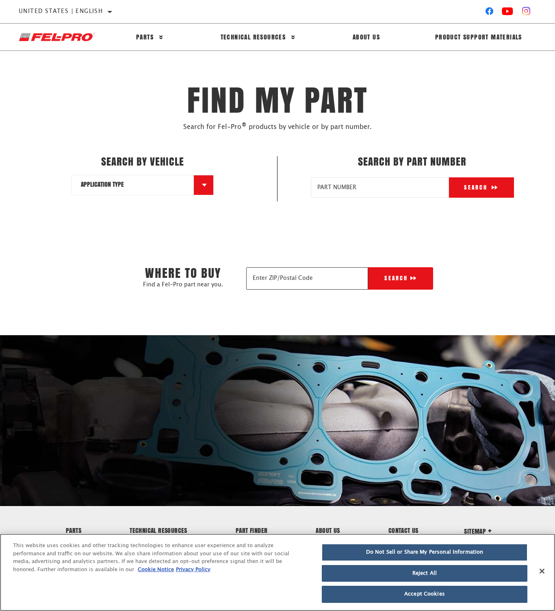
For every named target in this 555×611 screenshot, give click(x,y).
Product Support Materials (478, 36)
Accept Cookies (424, 594)
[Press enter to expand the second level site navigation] (161, 37)
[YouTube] (508, 13)
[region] (277, 572)
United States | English (61, 11)
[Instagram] (526, 13)
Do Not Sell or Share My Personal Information (424, 552)
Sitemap (475, 531)
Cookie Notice (156, 569)
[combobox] (133, 185)
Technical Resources (253, 36)
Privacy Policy (193, 569)
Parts (145, 36)
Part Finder (251, 530)
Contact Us (403, 530)
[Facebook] (489, 13)
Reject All (424, 573)
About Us (366, 36)
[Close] (542, 571)
